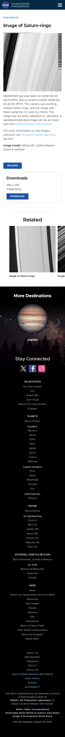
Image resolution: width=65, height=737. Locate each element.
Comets (32, 578)
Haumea (32, 484)
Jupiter (32, 339)
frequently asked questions (38, 134)
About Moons (32, 511)
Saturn (32, 453)
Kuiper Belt (32, 395)
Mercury (32, 431)
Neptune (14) (32, 542)
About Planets (32, 421)
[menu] (60, 5)
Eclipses (32, 409)
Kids (32, 617)
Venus (32, 435)
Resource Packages (32, 634)
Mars (32, 444)
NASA (4, 5)
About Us (32, 653)
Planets (32, 416)
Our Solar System (32, 386)
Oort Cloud (32, 400)
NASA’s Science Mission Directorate (32, 704)
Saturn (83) (32, 533)
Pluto (32, 471)
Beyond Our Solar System (32, 404)
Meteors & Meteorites (32, 569)
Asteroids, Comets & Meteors (32, 555)
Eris (32, 489)
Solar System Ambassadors (33, 630)
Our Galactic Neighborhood (18, 13)
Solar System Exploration (18, 5)
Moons (32, 506)
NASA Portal (32, 679)
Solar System (32, 382)
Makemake (32, 480)
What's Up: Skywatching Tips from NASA (32, 595)
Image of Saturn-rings (22, 276)
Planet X (32, 498)
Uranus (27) (32, 538)
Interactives (32, 621)
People (32, 608)
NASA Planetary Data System (33, 124)
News (33, 590)
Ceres (32, 475)
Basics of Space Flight (32, 626)
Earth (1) (32, 520)
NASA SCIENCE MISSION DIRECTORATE (32, 674)
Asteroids (32, 573)
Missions (32, 612)
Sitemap (32, 683)
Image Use (32, 670)
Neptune (32, 461)
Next (58, 322)
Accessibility (32, 687)
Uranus (32, 457)
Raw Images (11, 18)
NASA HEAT (32, 639)
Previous (7, 322)
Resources (32, 599)
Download (17, 196)
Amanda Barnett (40, 709)
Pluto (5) (32, 547)
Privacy (32, 666)
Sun (32, 391)
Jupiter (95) (32, 529)
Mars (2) (32, 525)
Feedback (32, 661)
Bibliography (32, 657)
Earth (32, 439)
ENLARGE (12, 166)
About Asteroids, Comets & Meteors (32, 559)
